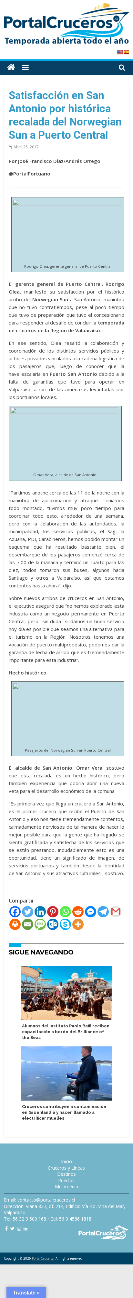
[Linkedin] (40, 911)
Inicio (66, 1161)
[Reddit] (78, 911)
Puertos (66, 1180)
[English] (120, 52)
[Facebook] (15, 911)
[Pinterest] (52, 911)
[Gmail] (115, 911)
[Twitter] (27, 911)
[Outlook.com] (52, 924)
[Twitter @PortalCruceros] (12, 1228)
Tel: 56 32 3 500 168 (25, 1219)
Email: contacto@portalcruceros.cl (39, 1200)
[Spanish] (126, 52)
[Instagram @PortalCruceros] (19, 1228)
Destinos (66, 1174)
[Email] (27, 924)
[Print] (15, 924)
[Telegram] (103, 911)
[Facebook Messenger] (90, 911)
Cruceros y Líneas (66, 1168)
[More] (78, 924)
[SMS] (40, 924)
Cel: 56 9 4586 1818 (70, 1219)
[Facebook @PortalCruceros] (6, 1228)
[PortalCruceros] (11, 68)
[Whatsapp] (65, 911)
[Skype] (65, 924)
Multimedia (66, 1186)
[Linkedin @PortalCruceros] (25, 1228)
